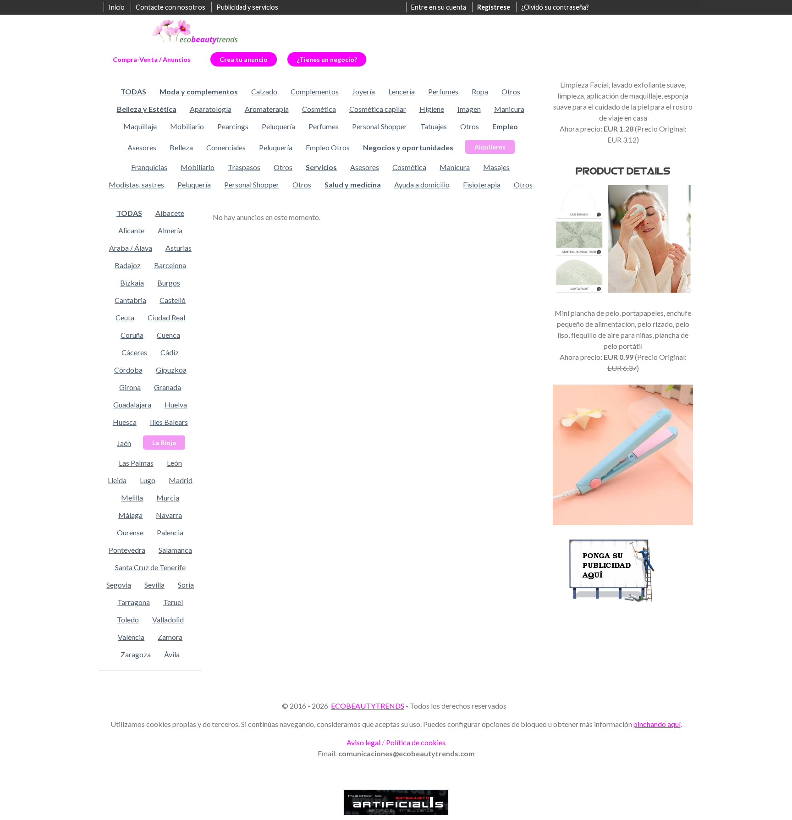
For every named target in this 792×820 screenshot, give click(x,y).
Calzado (264, 91)
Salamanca (175, 549)
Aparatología (210, 109)
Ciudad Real (166, 317)
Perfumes (443, 91)
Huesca (125, 422)
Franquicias (149, 167)
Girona (130, 387)
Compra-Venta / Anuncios (152, 59)
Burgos (168, 282)
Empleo (505, 126)
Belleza (181, 147)
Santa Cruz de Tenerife (150, 567)
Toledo (128, 619)
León (174, 462)
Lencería (401, 91)
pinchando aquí (657, 724)
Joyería (363, 91)
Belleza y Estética (146, 109)
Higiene (431, 109)
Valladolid (168, 619)
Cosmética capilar (377, 109)
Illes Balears (169, 422)
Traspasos (244, 167)
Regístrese (493, 7)
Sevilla (154, 584)
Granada (167, 387)
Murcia (167, 497)
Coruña (132, 334)
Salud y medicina (352, 184)
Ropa (480, 91)
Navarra (169, 515)
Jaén (124, 443)
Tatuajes (433, 126)
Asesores (141, 147)
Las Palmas (136, 462)
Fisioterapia (481, 184)
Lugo (147, 480)
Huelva (176, 404)
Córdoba (128, 369)
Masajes (496, 167)
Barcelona (170, 265)
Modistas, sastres (136, 184)
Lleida (117, 480)
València (131, 637)
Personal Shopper (379, 126)
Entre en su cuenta (438, 7)
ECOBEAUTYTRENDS (367, 705)
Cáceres (134, 352)
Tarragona (133, 602)
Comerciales (226, 147)
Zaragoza (136, 654)
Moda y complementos (199, 91)
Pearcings (232, 126)
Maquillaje (140, 126)
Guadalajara (132, 404)
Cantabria (130, 300)
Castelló (173, 300)
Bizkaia (132, 282)
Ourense (130, 532)
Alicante (131, 230)
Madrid (180, 480)
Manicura (509, 109)
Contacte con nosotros (170, 7)
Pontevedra (127, 549)
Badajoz (128, 265)
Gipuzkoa (171, 369)
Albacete (169, 213)
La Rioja (164, 442)
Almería (170, 230)
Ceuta (125, 317)
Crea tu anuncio (244, 59)
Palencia (170, 532)
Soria (186, 584)
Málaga (130, 515)
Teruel (173, 602)
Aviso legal (363, 742)
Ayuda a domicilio (422, 184)
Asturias (178, 247)
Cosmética (319, 109)
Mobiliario (187, 126)
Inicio (117, 7)
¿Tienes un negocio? (327, 59)
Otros (510, 91)
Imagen (469, 109)
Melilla (132, 497)
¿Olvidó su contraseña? (555, 7)
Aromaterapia (267, 109)
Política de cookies (416, 742)
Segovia (118, 584)
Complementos (315, 91)
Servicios (321, 167)
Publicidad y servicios (247, 7)
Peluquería (278, 126)
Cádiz (169, 352)
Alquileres (490, 147)
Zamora (170, 637)
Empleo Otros (328, 147)
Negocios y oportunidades (408, 147)
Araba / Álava (130, 247)
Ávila (172, 654)
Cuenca (168, 334)
